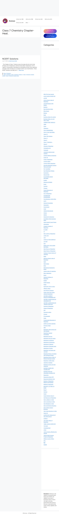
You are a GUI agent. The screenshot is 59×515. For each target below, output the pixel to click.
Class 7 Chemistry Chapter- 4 (17, 74)
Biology (45, 113)
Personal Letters (47, 312)
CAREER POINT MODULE (49, 122)
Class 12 (45, 138)
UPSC (45, 430)
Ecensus (12, 21)
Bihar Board (46, 111)
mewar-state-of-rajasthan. (50, 271)
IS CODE (45, 229)
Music (45, 275)
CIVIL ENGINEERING (48, 130)
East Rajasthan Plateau (49, 170)
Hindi (45, 209)
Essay (45, 184)
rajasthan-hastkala (48, 362)
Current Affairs (47, 161)
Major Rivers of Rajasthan (49, 251)
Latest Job (46, 235)
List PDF (45, 241)
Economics (46, 172)
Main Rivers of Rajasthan (49, 249)
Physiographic (47, 316)
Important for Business (49, 216)
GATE (45, 201)
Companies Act (47, 148)
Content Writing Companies (50, 155)
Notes (45, 284)
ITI (44, 231)
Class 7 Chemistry (7, 74)
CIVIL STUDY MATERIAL (49, 132)
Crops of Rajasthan (48, 159)
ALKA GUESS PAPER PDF (49, 96)
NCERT (45, 280)
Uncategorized (47, 428)
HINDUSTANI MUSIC (48, 211)
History (45, 213)
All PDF (45, 98)
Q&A (45, 327)
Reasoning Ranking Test (49, 379)
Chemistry (46, 128)
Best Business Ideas (48, 109)
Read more (21, 70)
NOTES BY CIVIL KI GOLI (49, 286)
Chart (45, 126)
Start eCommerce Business (50, 405)
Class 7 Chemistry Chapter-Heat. (12, 75)
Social (45, 393)
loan (45, 243)
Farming (45, 186)
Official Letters (47, 288)
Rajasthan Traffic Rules (49, 360)
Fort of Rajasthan (48, 193)
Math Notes (46, 263)
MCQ (45, 265)
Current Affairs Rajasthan (49, 163)
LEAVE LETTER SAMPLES (49, 239)
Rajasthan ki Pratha (48, 348)
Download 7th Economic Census (50, 35)
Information (46, 224)
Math (45, 261)
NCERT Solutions (10, 59)
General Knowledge (48, 203)
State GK (46, 413)
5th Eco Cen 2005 (39, 19)
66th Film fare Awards (49, 94)
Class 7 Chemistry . (7, 73)
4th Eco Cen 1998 (29, 19)
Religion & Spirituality (48, 384)
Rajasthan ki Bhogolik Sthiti (50, 346)
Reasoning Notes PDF (49, 377)
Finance (45, 188)
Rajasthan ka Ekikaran (49, 340)
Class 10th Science (48, 136)
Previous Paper (47, 325)
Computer (46, 150)
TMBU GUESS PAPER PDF (50, 424)
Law (45, 237)
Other (27, 22)
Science (45, 392)
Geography (46, 205)
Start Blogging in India (49, 403)
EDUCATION (46, 174)
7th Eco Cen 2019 (19, 22)
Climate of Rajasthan (48, 146)
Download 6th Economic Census (50, 31)
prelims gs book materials (49, 323)
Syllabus (46, 418)
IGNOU (45, 215)
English (45, 180)
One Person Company (49, 290)
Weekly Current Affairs (49, 438)
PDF (45, 310)
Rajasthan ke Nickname (49, 342)
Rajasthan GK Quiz (48, 336)
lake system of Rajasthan (49, 233)
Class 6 (45, 140)
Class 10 (46, 134)
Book (45, 115)
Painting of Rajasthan (48, 306)
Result (45, 390)
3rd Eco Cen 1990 (19, 19)
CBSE (45, 124)
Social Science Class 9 (49, 395)
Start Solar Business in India (50, 411)
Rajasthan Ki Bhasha (48, 344)
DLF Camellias (47, 168)
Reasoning (46, 375)
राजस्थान (45, 444)
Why (45, 440)
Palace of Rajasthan (48, 308)
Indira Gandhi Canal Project (50, 222)
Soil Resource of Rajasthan (50, 397)
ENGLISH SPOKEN (48, 182)
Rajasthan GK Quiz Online (49, 338)
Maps (45, 256)
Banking (45, 107)
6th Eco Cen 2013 (48, 19)
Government (46, 207)
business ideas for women (50, 117)
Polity (45, 318)
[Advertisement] (29, 8)
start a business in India (49, 401)
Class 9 (45, 144)
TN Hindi (46, 426)
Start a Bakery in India (49, 399)
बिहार (44, 442)
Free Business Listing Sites (50, 199)
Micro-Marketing (47, 273)
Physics (45, 314)
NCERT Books (47, 282)
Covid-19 (46, 157)
